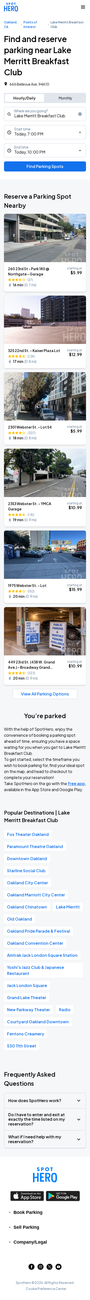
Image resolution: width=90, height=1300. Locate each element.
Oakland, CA (11, 24)
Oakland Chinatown (27, 906)
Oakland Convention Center (35, 943)
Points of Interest (30, 24)
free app (76, 783)
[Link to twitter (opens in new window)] (49, 1268)
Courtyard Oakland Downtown (38, 1021)
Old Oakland (19, 919)
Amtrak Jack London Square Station (42, 955)
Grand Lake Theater (26, 997)
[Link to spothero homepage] (45, 1175)
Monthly (65, 98)
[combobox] (45, 114)
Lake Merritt (68, 906)
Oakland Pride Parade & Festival (38, 931)
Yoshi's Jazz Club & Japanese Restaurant (35, 970)
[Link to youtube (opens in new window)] (59, 1268)
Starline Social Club (26, 870)
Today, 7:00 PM (28, 133)
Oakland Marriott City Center (36, 894)
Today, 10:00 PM (29, 152)
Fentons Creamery (25, 1033)
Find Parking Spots (45, 166)
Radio (64, 1009)
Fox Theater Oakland (28, 834)
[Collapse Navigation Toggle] (83, 7)
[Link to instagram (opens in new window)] (41, 1268)
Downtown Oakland (27, 858)
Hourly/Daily (24, 98)
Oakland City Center (27, 882)
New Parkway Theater (28, 1009)
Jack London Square (27, 985)
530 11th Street (21, 1045)
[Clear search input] (80, 114)
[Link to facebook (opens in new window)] (31, 1268)
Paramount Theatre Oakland (35, 846)
